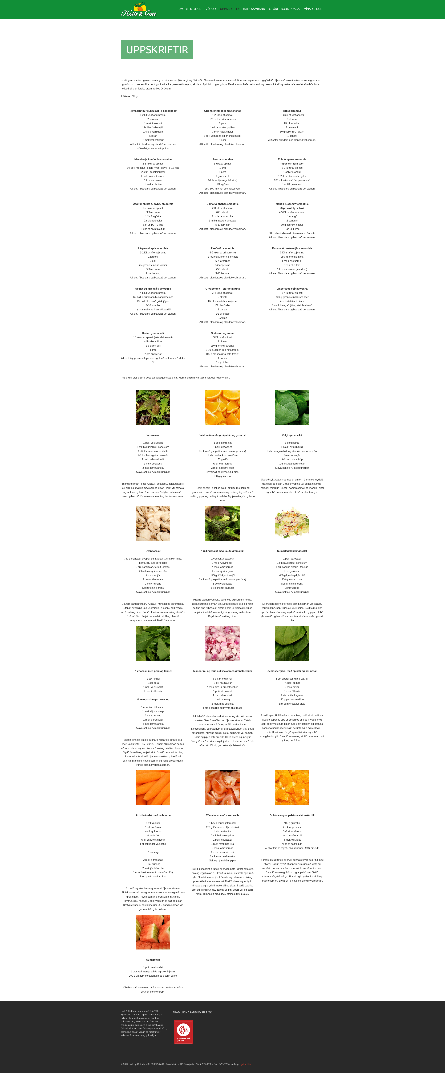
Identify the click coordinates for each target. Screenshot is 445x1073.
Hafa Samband (254, 8)
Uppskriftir (229, 8)
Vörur (211, 8)
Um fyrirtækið (190, 8)
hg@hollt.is (245, 1064)
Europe (140, 10)
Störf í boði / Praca (284, 8)
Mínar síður (313, 8)
